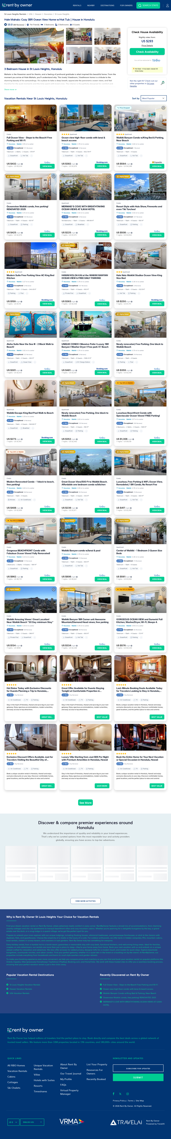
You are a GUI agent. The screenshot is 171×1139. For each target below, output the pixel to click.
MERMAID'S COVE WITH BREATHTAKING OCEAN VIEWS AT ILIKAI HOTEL (83, 208)
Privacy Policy (119, 1100)
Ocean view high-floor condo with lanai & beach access (83, 139)
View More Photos (14, 60)
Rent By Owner (126, 1106)
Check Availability (147, 52)
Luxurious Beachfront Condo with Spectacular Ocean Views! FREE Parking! (138, 414)
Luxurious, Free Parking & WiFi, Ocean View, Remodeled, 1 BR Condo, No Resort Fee (139, 483)
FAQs (63, 1084)
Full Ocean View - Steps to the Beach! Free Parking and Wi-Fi (29, 139)
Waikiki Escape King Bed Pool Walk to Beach (30, 413)
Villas (37, 1074)
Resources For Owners (95, 1071)
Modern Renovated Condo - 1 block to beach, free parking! (30, 483)
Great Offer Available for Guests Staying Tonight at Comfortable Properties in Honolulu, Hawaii (83, 689)
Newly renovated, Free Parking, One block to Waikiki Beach (139, 345)
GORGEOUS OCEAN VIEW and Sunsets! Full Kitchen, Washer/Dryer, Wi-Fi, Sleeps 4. (139, 620)
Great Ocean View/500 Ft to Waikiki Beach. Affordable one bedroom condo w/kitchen (84, 483)
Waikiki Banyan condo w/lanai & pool (81, 550)
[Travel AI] (126, 1122)
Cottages (12, 1082)
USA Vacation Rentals (19, 993)
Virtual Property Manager (69, 1092)
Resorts (38, 1085)
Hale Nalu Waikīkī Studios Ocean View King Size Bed (139, 276)
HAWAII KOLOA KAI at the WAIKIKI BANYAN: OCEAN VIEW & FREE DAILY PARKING (85, 276)
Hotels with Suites (44, 1080)
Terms (130, 1100)
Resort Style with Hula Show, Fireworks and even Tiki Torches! (139, 208)
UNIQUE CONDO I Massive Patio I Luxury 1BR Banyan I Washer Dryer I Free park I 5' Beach (85, 345)
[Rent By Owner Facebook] (113, 1094)
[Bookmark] (13, 31)
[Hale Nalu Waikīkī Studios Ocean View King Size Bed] (140, 255)
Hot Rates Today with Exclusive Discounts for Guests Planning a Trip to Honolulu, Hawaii (29, 689)
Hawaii (38, 14)
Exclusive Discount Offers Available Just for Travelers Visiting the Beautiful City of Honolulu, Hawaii (30, 758)
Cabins (11, 1076)
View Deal (47, 166)
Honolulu (48, 14)
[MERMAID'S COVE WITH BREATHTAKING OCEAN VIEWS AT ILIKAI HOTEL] (85, 186)
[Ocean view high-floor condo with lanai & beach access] (85, 118)
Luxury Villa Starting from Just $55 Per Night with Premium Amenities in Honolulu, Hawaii (85, 758)
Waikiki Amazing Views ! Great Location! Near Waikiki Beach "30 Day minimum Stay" (30, 620)
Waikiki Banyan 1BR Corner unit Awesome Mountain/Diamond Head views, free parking (85, 620)
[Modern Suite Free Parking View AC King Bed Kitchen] (31, 255)
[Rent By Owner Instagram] (127, 1094)
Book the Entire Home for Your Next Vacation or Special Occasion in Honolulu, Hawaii (140, 758)
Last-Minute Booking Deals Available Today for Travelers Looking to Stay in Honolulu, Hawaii (139, 689)
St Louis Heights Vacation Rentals (25, 984)
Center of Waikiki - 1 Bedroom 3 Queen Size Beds (139, 552)
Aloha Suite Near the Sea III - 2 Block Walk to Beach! (30, 345)
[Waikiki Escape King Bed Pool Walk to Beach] (31, 393)
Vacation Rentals (17, 1071)
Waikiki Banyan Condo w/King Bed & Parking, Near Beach (140, 139)
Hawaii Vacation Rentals (21, 989)
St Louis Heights (62, 14)
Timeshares (40, 1091)
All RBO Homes (16, 1065)
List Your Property (97, 1064)
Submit (138, 1077)
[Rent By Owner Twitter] (120, 1094)
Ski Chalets (13, 1087)
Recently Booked (96, 1079)
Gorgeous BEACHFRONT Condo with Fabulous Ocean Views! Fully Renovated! (28, 552)
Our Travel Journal (70, 1073)
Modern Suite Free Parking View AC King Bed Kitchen (30, 276)
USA (30, 14)
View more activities (85, 901)
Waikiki (19, 144)
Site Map (140, 1100)
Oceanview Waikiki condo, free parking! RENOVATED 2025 (27, 208)
